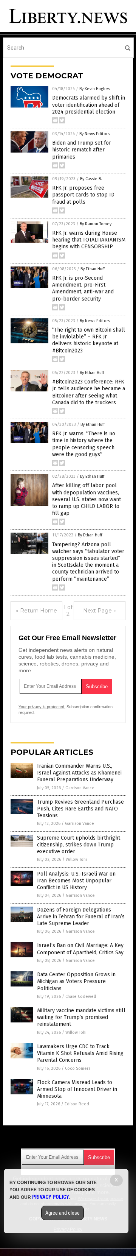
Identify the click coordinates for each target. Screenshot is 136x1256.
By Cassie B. (91, 178)
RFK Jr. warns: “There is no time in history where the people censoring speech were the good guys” (83, 444)
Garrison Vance (79, 787)
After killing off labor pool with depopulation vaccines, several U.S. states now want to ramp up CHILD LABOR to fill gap (86, 499)
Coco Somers (77, 1068)
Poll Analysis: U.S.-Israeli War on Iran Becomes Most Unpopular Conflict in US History (76, 881)
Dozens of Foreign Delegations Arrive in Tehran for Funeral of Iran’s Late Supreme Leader (81, 917)
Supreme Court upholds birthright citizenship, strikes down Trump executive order (78, 845)
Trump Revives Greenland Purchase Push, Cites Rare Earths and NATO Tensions (80, 809)
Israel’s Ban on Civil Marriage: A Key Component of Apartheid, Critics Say (80, 948)
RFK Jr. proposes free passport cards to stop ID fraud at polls (83, 195)
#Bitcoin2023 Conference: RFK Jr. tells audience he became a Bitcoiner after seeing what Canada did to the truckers (88, 392)
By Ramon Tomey (95, 223)
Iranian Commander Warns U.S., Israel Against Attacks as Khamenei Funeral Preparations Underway (79, 773)
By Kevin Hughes (94, 88)
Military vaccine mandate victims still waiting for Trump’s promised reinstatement (81, 1017)
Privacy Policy (50, 1197)
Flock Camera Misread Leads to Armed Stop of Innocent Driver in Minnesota (77, 1089)
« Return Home (36, 610)
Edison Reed (77, 1104)
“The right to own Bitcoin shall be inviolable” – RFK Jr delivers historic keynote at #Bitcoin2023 (88, 340)
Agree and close (62, 1213)
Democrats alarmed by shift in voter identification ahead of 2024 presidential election (88, 105)
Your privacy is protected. (42, 706)
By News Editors (94, 133)
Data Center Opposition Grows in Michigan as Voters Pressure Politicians (76, 981)
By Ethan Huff (92, 268)
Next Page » (99, 610)
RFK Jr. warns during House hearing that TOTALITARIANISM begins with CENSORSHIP (88, 240)
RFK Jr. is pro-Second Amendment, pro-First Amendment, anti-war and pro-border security (83, 288)
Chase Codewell (80, 996)
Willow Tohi (76, 859)
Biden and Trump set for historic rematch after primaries (81, 150)
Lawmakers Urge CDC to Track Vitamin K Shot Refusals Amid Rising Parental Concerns (80, 1053)
